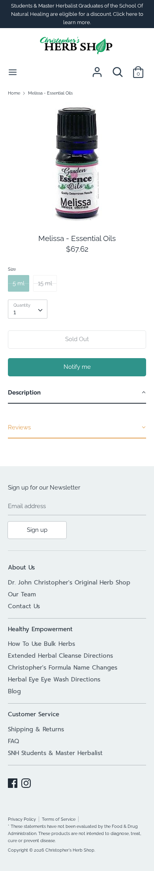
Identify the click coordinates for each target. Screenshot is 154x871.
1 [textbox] (14, 312)
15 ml (45, 283)
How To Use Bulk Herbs (41, 643)
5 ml (18, 283)
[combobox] (27, 309)
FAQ (13, 741)
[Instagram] (26, 782)
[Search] (118, 68)
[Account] (97, 68)
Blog (14, 691)
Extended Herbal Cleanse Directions (60, 655)
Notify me (77, 366)
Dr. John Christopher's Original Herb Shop (69, 582)
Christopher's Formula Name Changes (62, 667)
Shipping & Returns (36, 729)
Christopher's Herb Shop (69, 850)
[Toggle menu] (12, 72)
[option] (77, 161)
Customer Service (33, 714)
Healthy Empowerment (40, 629)
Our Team (22, 594)
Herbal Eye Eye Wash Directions (54, 679)
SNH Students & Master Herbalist (55, 753)
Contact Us (24, 606)
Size (12, 269)
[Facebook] (12, 782)
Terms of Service (58, 819)
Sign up (37, 529)
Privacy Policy (22, 819)
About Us (21, 567)
